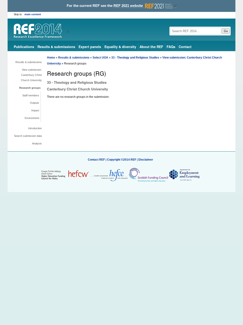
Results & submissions (56, 46)
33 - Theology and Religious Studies (135, 57)
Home (51, 57)
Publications (24, 46)
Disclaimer (145, 159)
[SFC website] (148, 174)
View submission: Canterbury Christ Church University (31, 75)
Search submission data (28, 135)
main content (32, 14)
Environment (32, 118)
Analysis (37, 143)
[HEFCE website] (109, 175)
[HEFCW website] (65, 174)
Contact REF (96, 159)
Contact (185, 46)
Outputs (34, 102)
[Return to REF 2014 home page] (39, 31)
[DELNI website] (184, 174)
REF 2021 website (128, 6)
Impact (35, 110)
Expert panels (90, 46)
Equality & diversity (120, 46)
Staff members (30, 95)
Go (226, 31)
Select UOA (100, 57)
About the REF (151, 46)
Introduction (35, 128)
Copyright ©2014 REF (122, 159)
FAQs (171, 46)
